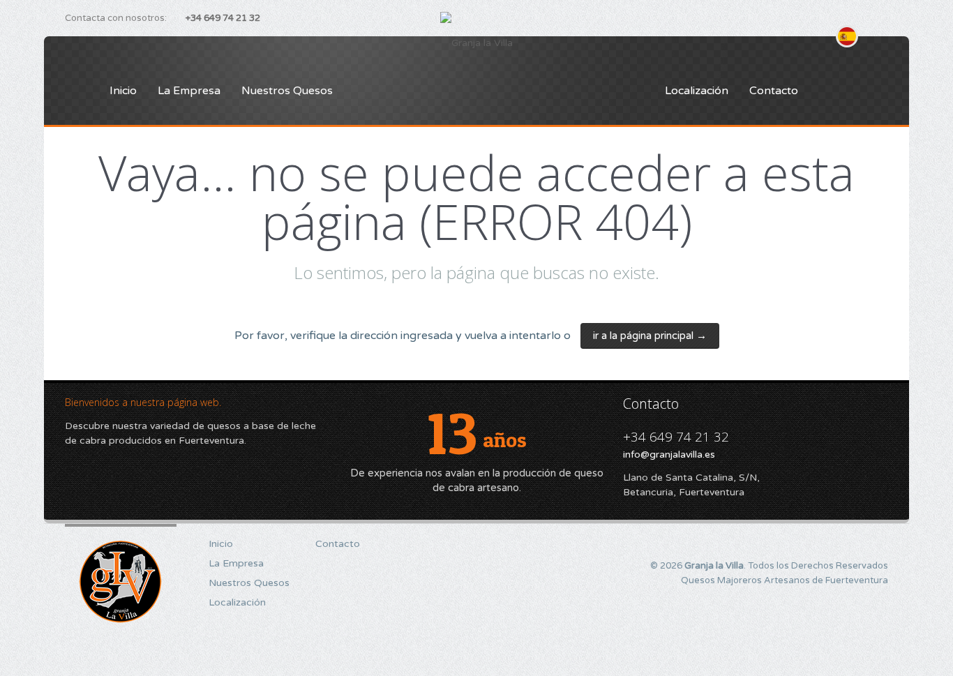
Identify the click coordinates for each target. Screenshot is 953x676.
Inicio (123, 91)
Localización (696, 91)
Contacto (773, 91)
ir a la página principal (650, 335)
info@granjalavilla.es (669, 454)
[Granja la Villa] (476, 43)
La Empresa (189, 91)
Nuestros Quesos (287, 91)
